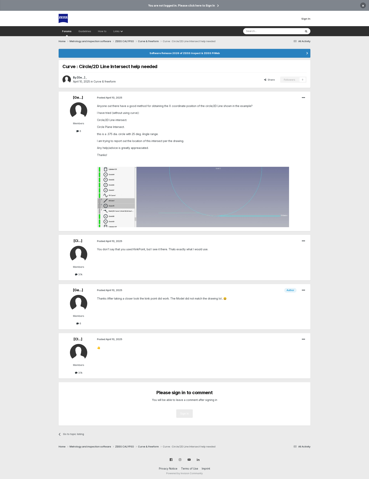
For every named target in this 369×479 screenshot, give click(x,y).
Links (116, 31)
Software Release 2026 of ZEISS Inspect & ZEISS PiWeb (185, 53)
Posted (109, 97)
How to (102, 31)
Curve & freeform (105, 81)
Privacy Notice (168, 468)
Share (270, 79)
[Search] (306, 31)
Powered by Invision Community (184, 473)
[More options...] (303, 97)
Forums (66, 31)
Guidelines (84, 31)
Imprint (206, 468)
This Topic (291, 31)
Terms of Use (189, 468)
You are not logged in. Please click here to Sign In (181, 5)
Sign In (305, 18)
